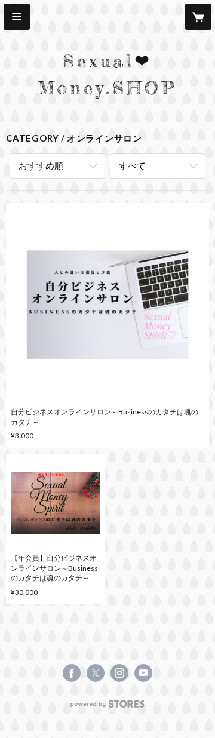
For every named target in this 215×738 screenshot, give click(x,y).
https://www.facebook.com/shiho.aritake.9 (72, 673)
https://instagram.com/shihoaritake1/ (119, 673)
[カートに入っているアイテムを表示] (198, 17)
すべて (132, 165)
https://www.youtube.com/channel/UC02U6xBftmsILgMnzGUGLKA (143, 673)
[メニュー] (17, 17)
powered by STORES (108, 707)
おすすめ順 (41, 165)
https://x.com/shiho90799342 (96, 673)
